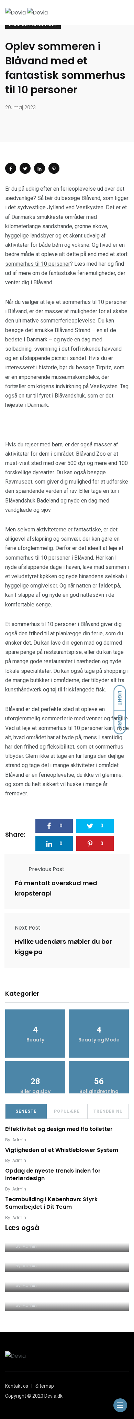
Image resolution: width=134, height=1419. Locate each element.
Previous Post (47, 869)
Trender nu (108, 1111)
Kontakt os (16, 1386)
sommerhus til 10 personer (37, 264)
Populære (67, 1111)
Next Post (28, 928)
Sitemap (44, 1386)
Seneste (25, 1111)
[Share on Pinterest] (53, 168)
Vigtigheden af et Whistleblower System (61, 1150)
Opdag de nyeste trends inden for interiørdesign (53, 1174)
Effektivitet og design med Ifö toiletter (59, 1129)
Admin (19, 1140)
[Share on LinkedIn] (39, 168)
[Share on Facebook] (10, 168)
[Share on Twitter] (25, 168)
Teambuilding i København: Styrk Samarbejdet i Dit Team (51, 1203)
